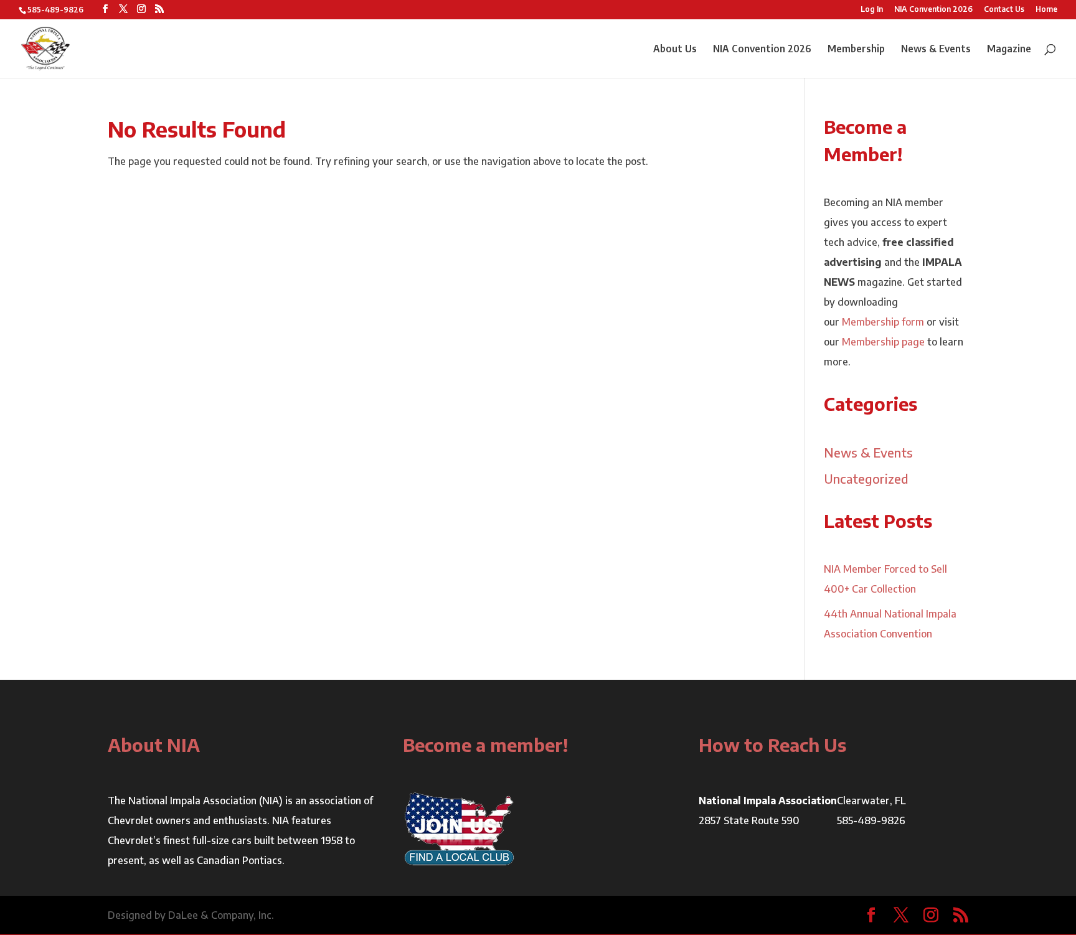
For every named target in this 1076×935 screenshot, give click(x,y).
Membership (856, 49)
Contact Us (1004, 10)
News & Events (936, 49)
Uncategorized (866, 478)
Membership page (883, 342)
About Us (675, 49)
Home (1046, 10)
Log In (872, 10)
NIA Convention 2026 (933, 10)
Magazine (1009, 49)
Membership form (883, 322)
